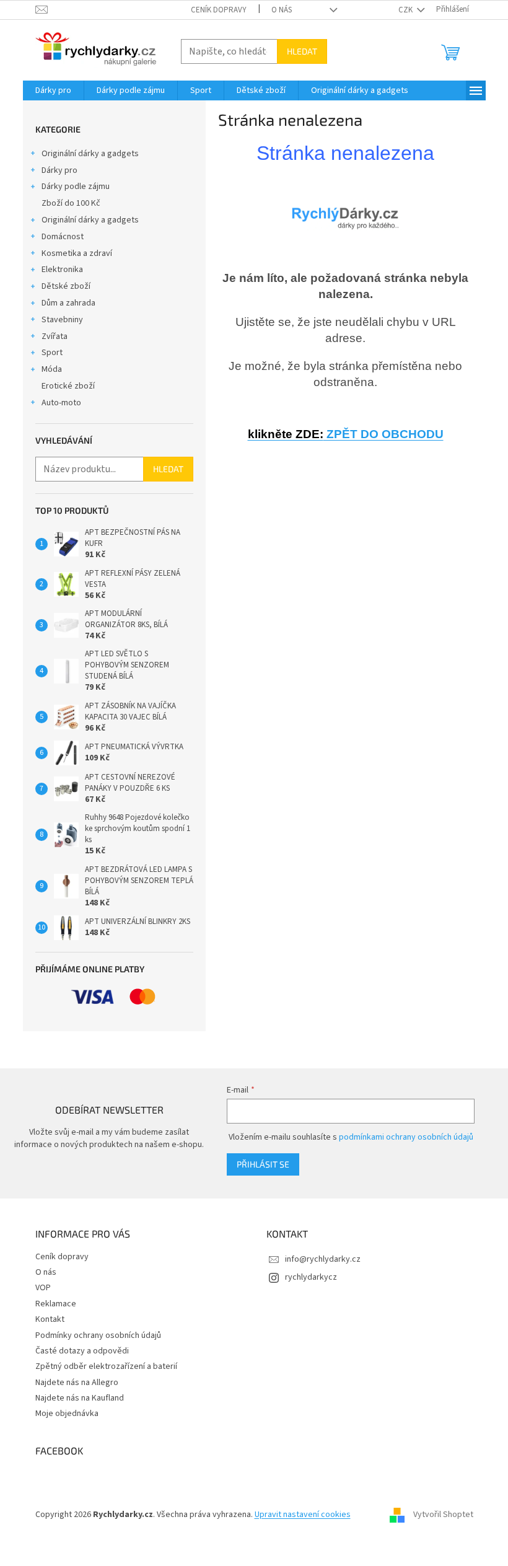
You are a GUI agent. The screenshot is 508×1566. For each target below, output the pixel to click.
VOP (43, 1288)
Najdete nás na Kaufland (79, 1398)
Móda (52, 369)
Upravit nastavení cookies (303, 1514)
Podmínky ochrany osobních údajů (98, 1335)
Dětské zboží (66, 286)
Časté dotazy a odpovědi (82, 1351)
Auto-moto (61, 403)
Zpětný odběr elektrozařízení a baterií (106, 1366)
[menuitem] (53, 90)
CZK (406, 9)
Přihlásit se (263, 1164)
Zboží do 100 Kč (71, 203)
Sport (52, 352)
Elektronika (62, 269)
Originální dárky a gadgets (90, 153)
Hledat (302, 51)
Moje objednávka (67, 1413)
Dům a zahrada (68, 303)
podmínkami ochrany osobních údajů (406, 1137)
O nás (281, 9)
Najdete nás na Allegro (76, 1382)
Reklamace (55, 1304)
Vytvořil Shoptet (443, 1514)
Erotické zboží (68, 386)
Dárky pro (59, 170)
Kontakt (49, 1319)
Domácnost (63, 237)
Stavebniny (62, 320)
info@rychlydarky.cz (323, 1259)
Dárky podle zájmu (76, 186)
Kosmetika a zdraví (77, 253)
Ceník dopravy (219, 9)
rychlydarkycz (311, 1277)
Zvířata (55, 336)
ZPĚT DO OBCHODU (346, 434)
